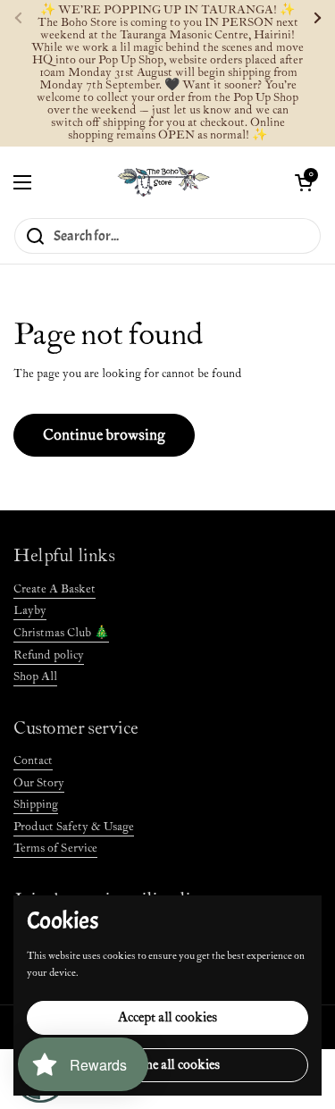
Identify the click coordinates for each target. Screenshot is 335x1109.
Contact (33, 761)
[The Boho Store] (163, 181)
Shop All (35, 677)
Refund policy (48, 655)
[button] (304, 182)
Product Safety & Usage (73, 827)
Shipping (35, 804)
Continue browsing (104, 435)
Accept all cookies (167, 1017)
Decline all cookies (167, 1064)
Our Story (38, 783)
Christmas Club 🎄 (61, 633)
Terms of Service (55, 848)
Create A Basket (54, 589)
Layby (29, 610)
